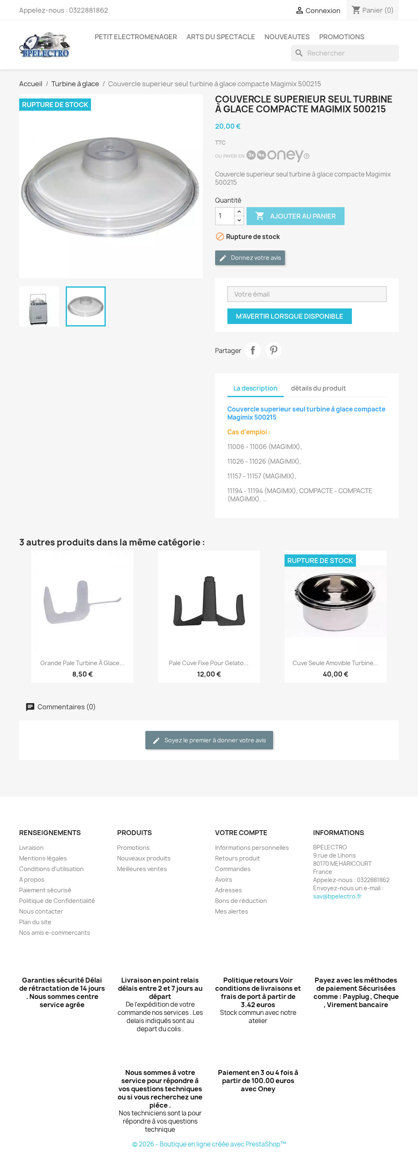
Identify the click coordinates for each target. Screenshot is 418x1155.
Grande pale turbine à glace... (82, 663)
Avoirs (223, 879)
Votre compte (241, 832)
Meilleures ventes (142, 869)
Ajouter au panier (295, 216)
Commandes (233, 869)
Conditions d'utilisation (51, 869)
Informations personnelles (252, 847)
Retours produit (237, 858)
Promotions (133, 847)
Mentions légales (43, 858)
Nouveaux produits (144, 858)
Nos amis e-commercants (54, 932)
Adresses (228, 890)
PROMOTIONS (342, 36)
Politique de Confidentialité (57, 901)
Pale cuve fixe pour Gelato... (209, 663)
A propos (31, 879)
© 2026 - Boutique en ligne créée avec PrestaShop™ (209, 1144)
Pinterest (273, 350)
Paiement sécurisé (45, 890)
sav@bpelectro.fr (337, 896)
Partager (253, 350)
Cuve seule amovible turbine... (335, 663)
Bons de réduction (241, 901)
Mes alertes (231, 911)
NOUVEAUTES (287, 36)
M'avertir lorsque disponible (289, 316)
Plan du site (35, 922)
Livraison (31, 847)
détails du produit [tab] (318, 388)
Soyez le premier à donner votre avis (214, 740)
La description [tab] (255, 388)
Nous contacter (41, 911)
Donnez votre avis (255, 257)
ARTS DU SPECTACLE (221, 36)
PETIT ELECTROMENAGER (136, 36)
